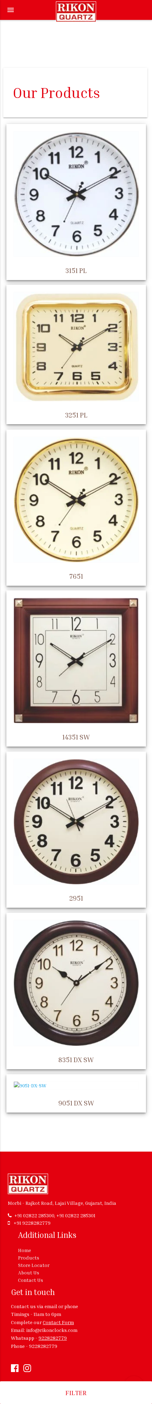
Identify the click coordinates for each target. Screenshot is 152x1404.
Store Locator (33, 1265)
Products (28, 1258)
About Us (28, 1272)
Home (24, 1250)
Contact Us (30, 1280)
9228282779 (53, 1338)
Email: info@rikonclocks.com (44, 1330)
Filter (76, 1393)
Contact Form (58, 1322)
